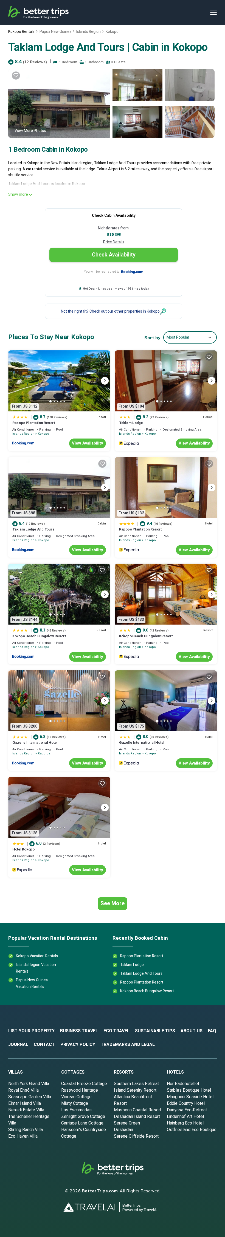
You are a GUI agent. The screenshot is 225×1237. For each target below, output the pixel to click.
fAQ (212, 1031)
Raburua (44, 753)
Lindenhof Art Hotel (185, 1116)
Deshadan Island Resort (137, 1116)
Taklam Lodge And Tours (33, 529)
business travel (79, 1031)
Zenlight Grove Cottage (83, 1116)
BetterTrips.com (100, 1190)
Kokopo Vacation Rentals (37, 956)
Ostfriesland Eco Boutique (191, 1129)
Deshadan (123, 1129)
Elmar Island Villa (24, 1103)
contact (44, 1044)
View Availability (87, 443)
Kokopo (112, 31)
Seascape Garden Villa (29, 1097)
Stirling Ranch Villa (25, 1129)
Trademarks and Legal (128, 1044)
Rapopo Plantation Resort (33, 422)
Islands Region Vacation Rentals (36, 968)
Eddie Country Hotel (186, 1103)
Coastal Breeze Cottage (84, 1083)
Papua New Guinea (55, 31)
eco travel (116, 1031)
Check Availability (114, 255)
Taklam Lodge (131, 422)
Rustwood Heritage (79, 1090)
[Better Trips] (113, 1170)
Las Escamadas (76, 1110)
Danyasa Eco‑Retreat (187, 1110)
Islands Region (88, 31)
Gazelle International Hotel (35, 742)
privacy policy (77, 1044)
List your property (31, 1031)
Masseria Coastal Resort (137, 1110)
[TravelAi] (91, 1207)
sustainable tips (155, 1031)
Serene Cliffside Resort (136, 1136)
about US (192, 1031)
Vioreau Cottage (76, 1097)
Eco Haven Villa (23, 1136)
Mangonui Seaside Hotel (190, 1097)
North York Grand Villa (28, 1083)
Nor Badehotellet (183, 1083)
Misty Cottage (74, 1103)
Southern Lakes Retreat (136, 1083)
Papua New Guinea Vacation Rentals (32, 983)
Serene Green (127, 1123)
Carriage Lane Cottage (82, 1123)
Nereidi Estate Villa (26, 1110)
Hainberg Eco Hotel (185, 1123)
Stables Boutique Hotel (189, 1090)
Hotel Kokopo (23, 849)
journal (18, 1044)
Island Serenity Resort (135, 1090)
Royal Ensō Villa (23, 1090)
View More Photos (30, 131)
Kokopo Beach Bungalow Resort (39, 636)
